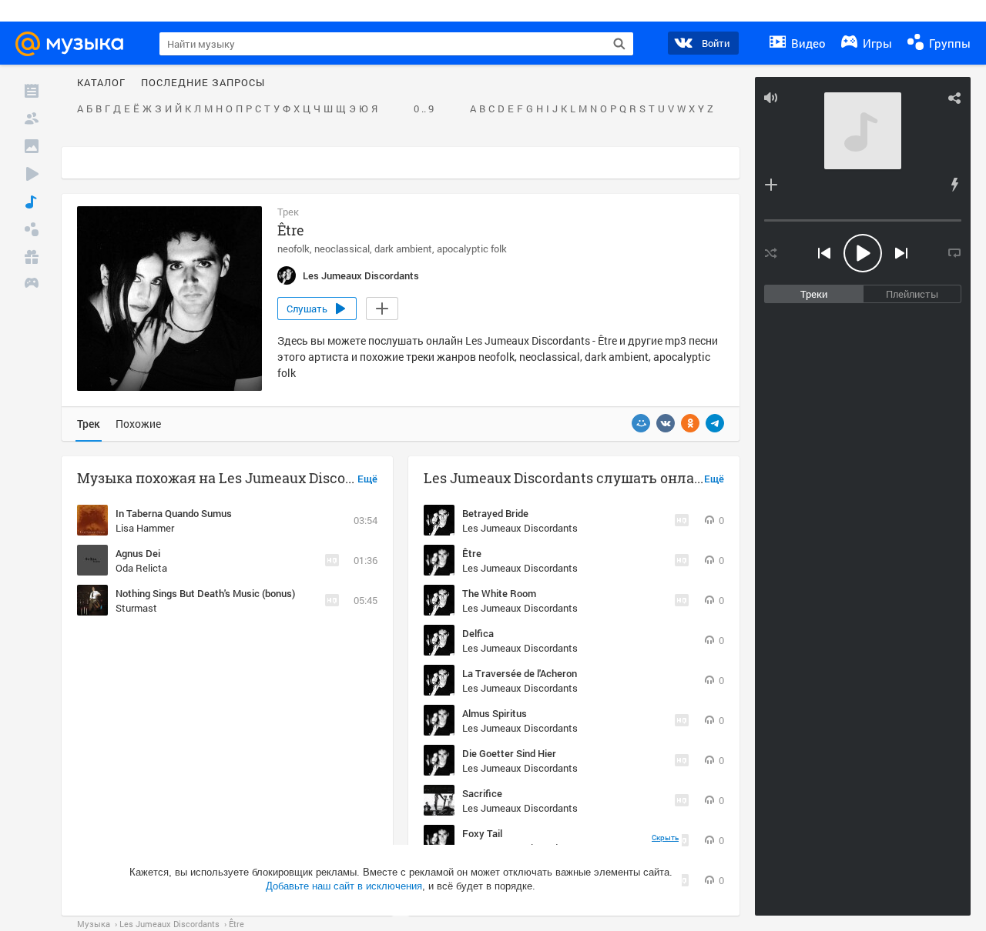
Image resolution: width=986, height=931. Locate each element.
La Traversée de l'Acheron (519, 673)
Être (471, 553)
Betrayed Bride (495, 513)
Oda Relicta (141, 568)
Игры (876, 43)
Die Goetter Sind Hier (509, 753)
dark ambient (403, 248)
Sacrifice (482, 793)
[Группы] (31, 229)
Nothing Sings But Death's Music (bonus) (205, 593)
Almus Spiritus (494, 713)
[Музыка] (31, 201)
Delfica (478, 633)
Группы (948, 43)
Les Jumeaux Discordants (520, 528)
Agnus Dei (138, 553)
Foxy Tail (482, 833)
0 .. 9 (424, 109)
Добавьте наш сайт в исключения (344, 886)
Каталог (101, 83)
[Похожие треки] (954, 185)
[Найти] (619, 43)
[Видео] (31, 174)
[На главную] (76, 44)
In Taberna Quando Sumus (174, 513)
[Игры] (31, 285)
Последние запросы (203, 83)
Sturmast (136, 608)
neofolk (293, 248)
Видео (807, 43)
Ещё (367, 479)
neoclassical (342, 248)
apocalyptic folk (472, 248)
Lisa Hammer (145, 528)
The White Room (499, 593)
